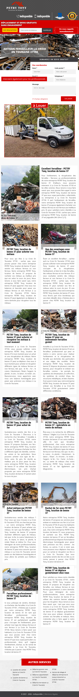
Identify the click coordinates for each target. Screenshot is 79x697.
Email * (35, 76)
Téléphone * (59, 76)
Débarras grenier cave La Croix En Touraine (40, 670)
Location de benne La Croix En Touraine (20, 679)
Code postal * (60, 68)
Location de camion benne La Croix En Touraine (19, 672)
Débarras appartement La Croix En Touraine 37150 (40, 677)
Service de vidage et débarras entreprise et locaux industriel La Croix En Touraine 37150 (60, 677)
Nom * (34, 68)
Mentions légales (51, 694)
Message (35, 84)
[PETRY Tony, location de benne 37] (16, 6)
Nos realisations (10, 30)
